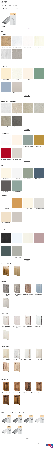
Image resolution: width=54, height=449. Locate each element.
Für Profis (5, 5)
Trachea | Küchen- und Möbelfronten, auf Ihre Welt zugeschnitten (4, 2)
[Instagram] (50, 445)
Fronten (9, 5)
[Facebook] (47, 445)
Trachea (2, 5)
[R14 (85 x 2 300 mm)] (8, 24)
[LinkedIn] (52, 445)
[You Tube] (49, 445)
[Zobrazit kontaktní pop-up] (51, 446)
